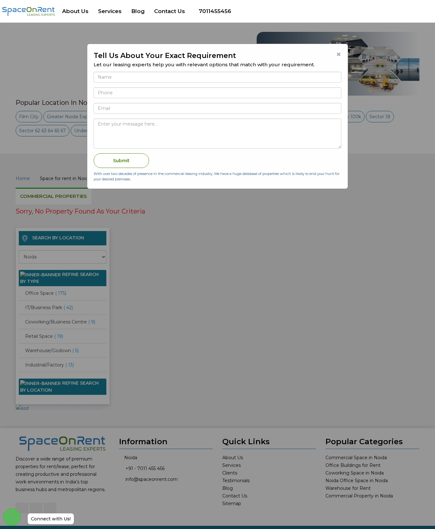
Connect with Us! (51, 519)
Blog (138, 11)
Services (110, 11)
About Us (75, 11)
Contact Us (169, 11)
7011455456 (215, 11)
